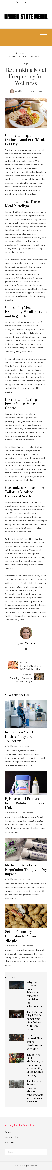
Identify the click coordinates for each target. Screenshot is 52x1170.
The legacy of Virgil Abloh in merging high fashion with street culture (35, 1020)
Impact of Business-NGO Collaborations (30, 666)
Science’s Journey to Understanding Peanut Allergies (22, 936)
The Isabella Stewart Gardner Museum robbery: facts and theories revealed (35, 1091)
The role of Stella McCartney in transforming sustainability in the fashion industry (35, 1065)
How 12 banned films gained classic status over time (34, 1042)
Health (26, 64)
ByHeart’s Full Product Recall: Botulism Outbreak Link (24, 803)
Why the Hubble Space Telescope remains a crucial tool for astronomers (34, 994)
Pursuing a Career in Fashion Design (21, 678)
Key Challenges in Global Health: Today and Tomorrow (23, 736)
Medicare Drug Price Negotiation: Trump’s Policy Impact (26, 869)
